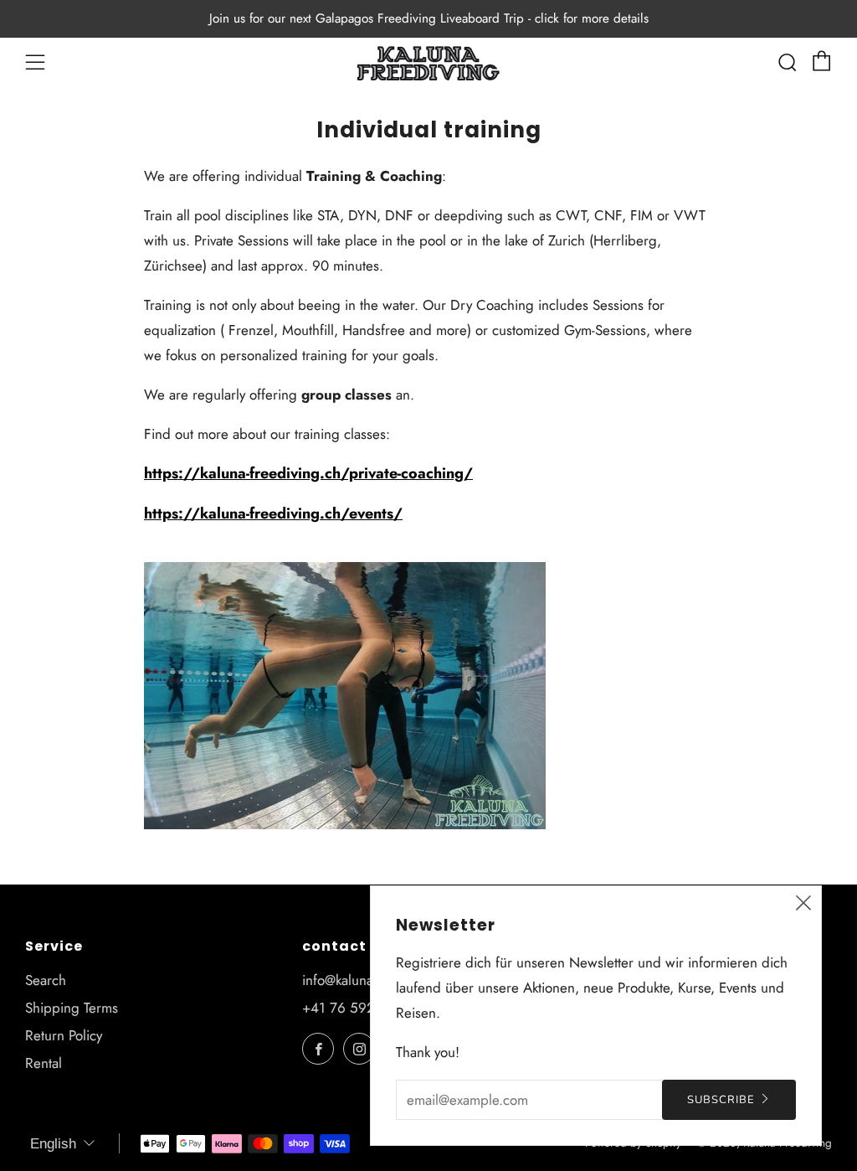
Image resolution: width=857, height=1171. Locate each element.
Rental (43, 1063)
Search (45, 980)
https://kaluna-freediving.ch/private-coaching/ (308, 473)
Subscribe (721, 1099)
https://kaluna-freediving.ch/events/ (273, 513)
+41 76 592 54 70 (359, 1008)
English (53, 1144)
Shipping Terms (71, 1008)
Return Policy (63, 1035)
